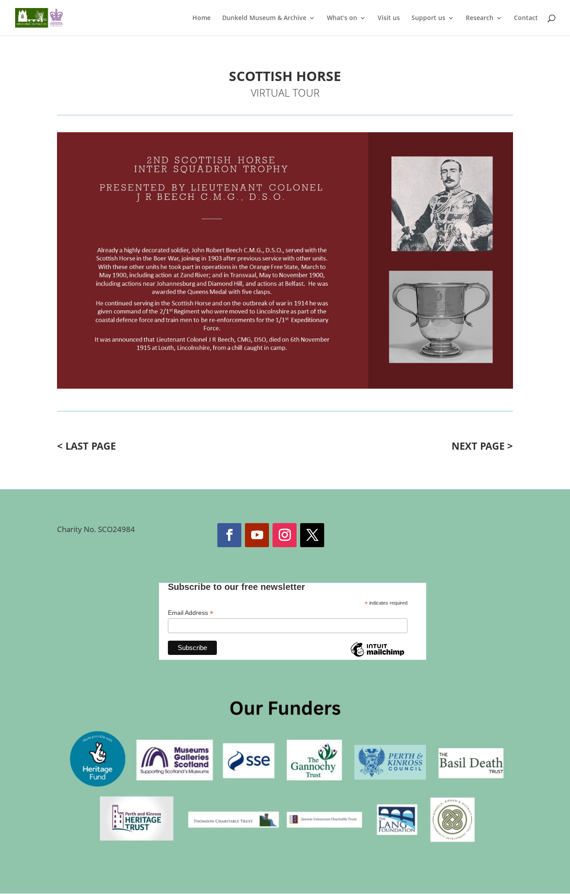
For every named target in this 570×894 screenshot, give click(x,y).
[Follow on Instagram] (285, 535)
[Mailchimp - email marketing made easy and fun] (377, 656)
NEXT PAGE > (482, 445)
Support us (428, 18)
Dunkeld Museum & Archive (264, 18)
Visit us (389, 18)
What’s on (342, 18)
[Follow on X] (312, 535)
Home (201, 18)
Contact (526, 18)
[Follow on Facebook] (229, 535)
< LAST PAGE (86, 445)
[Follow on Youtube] (257, 535)
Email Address (190, 613)
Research (479, 18)
